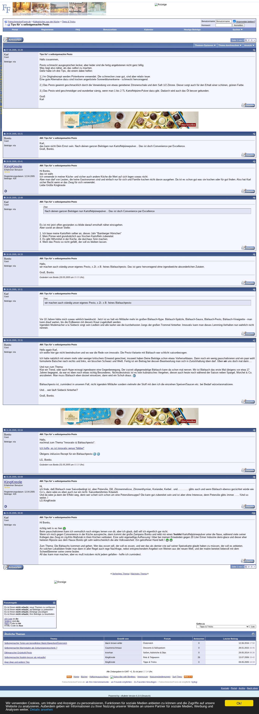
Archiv (242, 688)
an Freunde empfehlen (121, 682)
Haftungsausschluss (98, 677)
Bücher (84, 677)
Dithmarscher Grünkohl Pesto (18, 652)
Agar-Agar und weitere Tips (17, 662)
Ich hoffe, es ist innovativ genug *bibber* (62, 448)
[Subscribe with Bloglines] (123, 677)
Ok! (239, 703)
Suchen (236, 29)
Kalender (148, 29)
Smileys (8, 621)
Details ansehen (41, 709)
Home (76, 677)
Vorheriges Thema (120, 574)
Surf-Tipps (177, 677)
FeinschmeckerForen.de (19, 21)
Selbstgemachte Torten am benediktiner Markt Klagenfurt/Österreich (35, 643)
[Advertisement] (84, 561)
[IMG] (6, 623)
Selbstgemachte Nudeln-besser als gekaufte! (25, 657)
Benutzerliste (110, 29)
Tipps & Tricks (68, 21)
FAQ (78, 29)
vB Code (8, 619)
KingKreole (13, 166)
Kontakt (225, 688)
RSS (69, 677)
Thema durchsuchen (228, 45)
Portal (15, 29)
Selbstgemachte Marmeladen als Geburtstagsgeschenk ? (30, 648)
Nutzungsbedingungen (160, 677)
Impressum (142, 677)
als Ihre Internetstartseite (97, 682)
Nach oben (252, 688)
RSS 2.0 (188, 677)
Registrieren (47, 29)
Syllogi (194, 682)
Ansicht (248, 45)
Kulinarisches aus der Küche (46, 21)
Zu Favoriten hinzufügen (145, 682)
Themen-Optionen (204, 45)
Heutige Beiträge (192, 29)
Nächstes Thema (139, 574)
